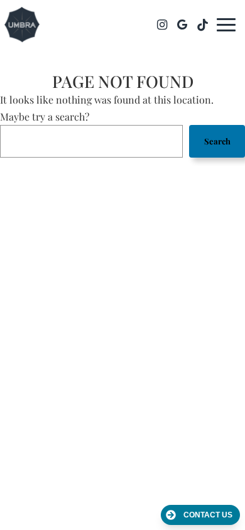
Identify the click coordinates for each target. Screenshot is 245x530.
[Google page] (182, 24)
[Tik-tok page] (202, 24)
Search (217, 141)
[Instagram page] (162, 24)
